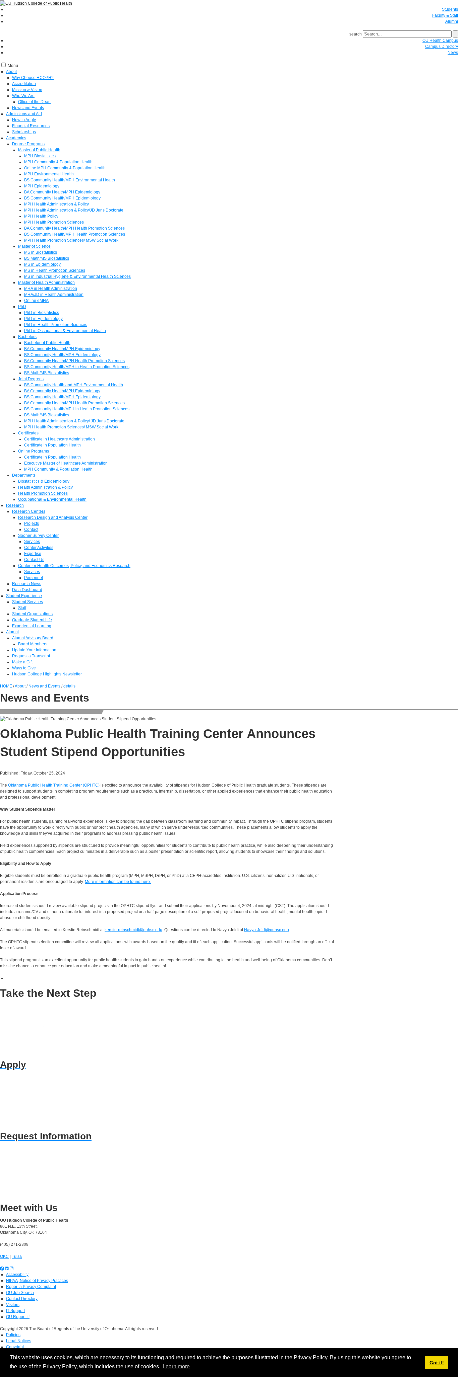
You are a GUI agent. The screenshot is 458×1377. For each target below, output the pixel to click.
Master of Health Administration (46, 282)
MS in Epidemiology (42, 264)
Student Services (27, 601)
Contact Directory (22, 1298)
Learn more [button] (176, 1366)
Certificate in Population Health (52, 445)
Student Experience (24, 595)
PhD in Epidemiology (43, 318)
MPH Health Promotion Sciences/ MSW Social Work (71, 240)
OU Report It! (18, 1316)
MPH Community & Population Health (58, 162)
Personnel (33, 577)
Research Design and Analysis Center (53, 517)
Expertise (32, 553)
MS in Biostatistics (40, 252)
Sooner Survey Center (38, 535)
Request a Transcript (31, 656)
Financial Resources (31, 126)
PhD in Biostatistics (41, 312)
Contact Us (34, 559)
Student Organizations (32, 614)
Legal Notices (18, 1341)
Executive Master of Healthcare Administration (66, 463)
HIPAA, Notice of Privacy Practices (37, 1280)
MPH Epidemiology (41, 186)
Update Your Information (34, 650)
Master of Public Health (39, 150)
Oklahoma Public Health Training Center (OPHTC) (54, 785)
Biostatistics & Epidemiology (43, 481)
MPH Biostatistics (40, 156)
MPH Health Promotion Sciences (54, 222)
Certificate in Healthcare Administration (59, 439)
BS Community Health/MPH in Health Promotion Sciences (76, 366)
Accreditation (24, 83)
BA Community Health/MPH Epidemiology (62, 192)
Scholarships (24, 132)
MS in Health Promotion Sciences (54, 270)
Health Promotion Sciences (43, 493)
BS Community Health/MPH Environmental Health (69, 180)
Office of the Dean (34, 101)
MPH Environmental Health (49, 174)
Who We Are (23, 95)
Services (32, 541)
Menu (13, 65)
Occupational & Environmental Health (52, 499)
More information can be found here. (118, 881)
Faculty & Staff (445, 15)
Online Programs (33, 451)
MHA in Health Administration (50, 288)
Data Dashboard (27, 589)
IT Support (15, 1310)
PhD (22, 306)
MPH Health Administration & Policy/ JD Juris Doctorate (74, 421)
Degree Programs (28, 144)
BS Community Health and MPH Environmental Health (73, 385)
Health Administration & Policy (45, 487)
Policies (13, 1334)
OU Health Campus (440, 40)
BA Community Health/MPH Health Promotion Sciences (74, 228)
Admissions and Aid (24, 113)
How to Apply (24, 119)
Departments (24, 475)
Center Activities (38, 547)
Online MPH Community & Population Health (65, 168)
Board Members (32, 644)
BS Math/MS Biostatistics (46, 258)
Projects (31, 523)
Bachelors (27, 336)
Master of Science (34, 246)
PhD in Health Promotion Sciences (55, 324)
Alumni (451, 21)
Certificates (28, 433)
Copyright (15, 1347)
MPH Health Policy (41, 216)
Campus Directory (441, 46)
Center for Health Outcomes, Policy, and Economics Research (74, 565)
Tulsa (17, 1256)
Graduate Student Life (32, 620)
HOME (6, 686)
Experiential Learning (31, 626)
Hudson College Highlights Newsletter (47, 674)
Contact (31, 529)
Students (450, 9)
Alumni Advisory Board (32, 638)
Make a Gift (22, 662)
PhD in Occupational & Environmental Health (65, 330)
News (453, 52)
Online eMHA (36, 300)
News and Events (28, 107)
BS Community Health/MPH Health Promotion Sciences (74, 234)
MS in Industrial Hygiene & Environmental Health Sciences (77, 276)
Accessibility (17, 1274)
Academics (16, 138)
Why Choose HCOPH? (33, 77)
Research (15, 505)
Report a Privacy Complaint (31, 1286)
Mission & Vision (27, 89)
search (355, 34)
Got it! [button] (437, 1362)
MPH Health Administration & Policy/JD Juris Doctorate (73, 210)
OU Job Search (20, 1292)
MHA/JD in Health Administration (53, 294)
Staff (22, 607)
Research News (26, 583)
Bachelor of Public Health (47, 342)
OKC (4, 1256)
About (11, 71)
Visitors (12, 1304)
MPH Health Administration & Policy (56, 204)
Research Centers (28, 511)
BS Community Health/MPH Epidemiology (62, 198)
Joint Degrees (31, 379)
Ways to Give (24, 668)
